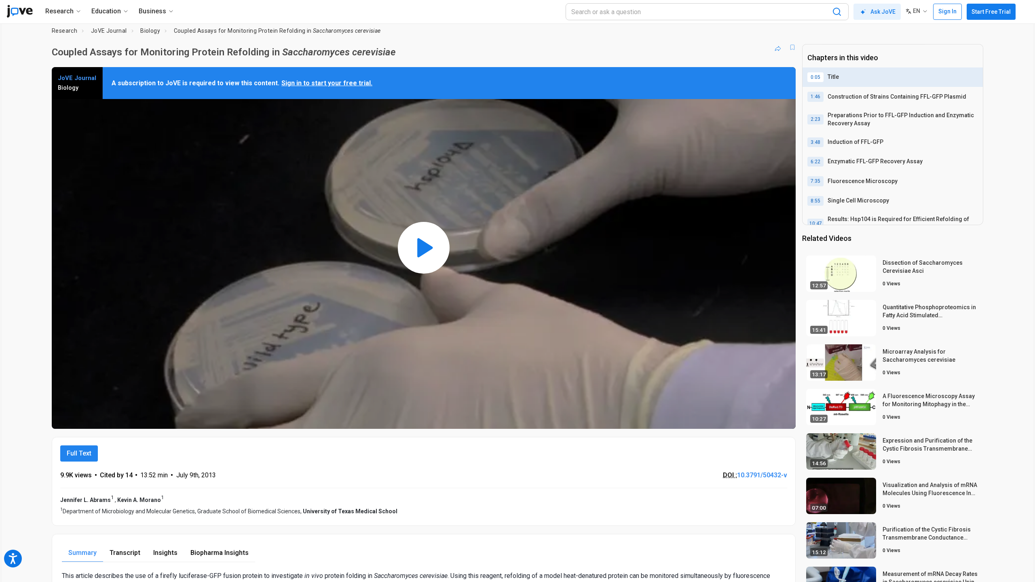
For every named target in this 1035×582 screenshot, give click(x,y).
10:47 (815, 223)
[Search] (837, 12)
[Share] (778, 47)
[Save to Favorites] (792, 47)
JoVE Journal (109, 30)
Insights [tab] (165, 553)
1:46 (815, 96)
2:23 (815, 119)
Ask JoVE (883, 11)
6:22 (815, 161)
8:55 (815, 201)
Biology (150, 30)
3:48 (815, 142)
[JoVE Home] (19, 11)
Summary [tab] (82, 553)
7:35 (815, 181)
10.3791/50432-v (762, 475)
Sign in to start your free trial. (326, 83)
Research (64, 30)
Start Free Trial (991, 11)
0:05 (815, 77)
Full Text (79, 453)
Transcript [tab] (125, 553)
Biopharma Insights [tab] (219, 553)
